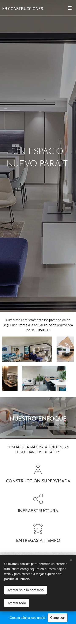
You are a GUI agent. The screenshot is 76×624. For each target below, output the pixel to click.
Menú (69, 8)
